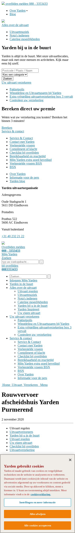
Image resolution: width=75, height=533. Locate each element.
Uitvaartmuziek (19, 32)
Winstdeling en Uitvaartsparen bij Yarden (35, 93)
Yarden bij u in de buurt (32, 305)
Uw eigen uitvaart (29, 313)
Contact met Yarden (22, 141)
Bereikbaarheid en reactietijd (28, 156)
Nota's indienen (19, 35)
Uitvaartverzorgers (21, 432)
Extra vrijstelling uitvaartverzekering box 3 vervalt (41, 96)
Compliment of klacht (23, 149)
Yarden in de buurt (21, 284)
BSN (13, 167)
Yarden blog (17, 181)
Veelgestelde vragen (22, 145)
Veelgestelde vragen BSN (26, 163)
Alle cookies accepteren (37, 525)
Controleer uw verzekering (26, 100)
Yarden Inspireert (28, 309)
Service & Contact (21, 138)
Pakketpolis (17, 89)
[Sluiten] (70, 459)
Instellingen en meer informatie (37, 502)
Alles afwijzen (38, 514)
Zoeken (7, 78)
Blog (13, 14)
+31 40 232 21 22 (13, 236)
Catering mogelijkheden (25, 39)
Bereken (7, 127)
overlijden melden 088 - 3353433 (27, 3)
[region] (37, 493)
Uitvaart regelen (28, 291)
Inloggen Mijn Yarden (23, 280)
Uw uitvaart (24, 316)
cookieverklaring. (41, 494)
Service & (21, 338)
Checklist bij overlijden (24, 152)
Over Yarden (18, 10)
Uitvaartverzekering (22, 450)
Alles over (23, 287)
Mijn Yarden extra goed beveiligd (31, 160)
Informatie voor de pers (24, 177)
